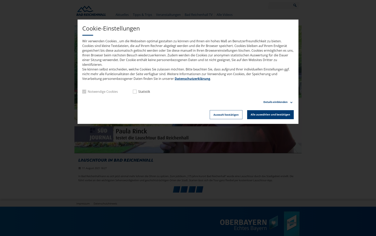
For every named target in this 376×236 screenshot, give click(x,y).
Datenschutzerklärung (192, 79)
